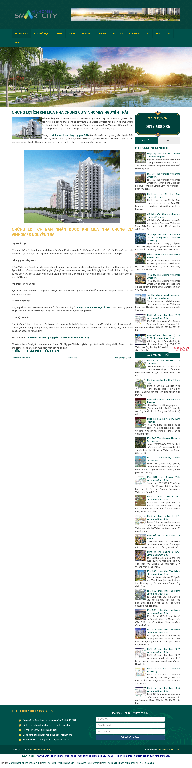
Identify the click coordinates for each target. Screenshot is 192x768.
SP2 (158, 33)
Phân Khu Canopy (128, 763)
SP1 (147, 33)
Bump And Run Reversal (88, 763)
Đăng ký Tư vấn (182, 349)
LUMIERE (134, 33)
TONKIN (58, 33)
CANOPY (101, 33)
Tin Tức (146, 140)
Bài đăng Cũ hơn (123, 357)
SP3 (168, 33)
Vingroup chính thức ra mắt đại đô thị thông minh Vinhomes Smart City (163, 237)
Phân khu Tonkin (109, 763)
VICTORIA (117, 33)
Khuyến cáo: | (29, 756)
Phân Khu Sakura (66, 763)
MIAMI (72, 33)
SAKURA (86, 33)
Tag (169, 140)
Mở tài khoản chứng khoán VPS (24, 763)
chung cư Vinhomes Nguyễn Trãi (93, 307)
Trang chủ (72, 357)
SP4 (17, 42)
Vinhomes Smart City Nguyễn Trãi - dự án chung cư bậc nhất (58, 337)
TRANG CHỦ (21, 33)
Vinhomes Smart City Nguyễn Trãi (70, 135)
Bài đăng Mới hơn (21, 357)
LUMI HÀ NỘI (41, 33)
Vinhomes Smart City (40, 749)
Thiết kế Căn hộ (146, 763)
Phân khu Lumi (48, 763)
